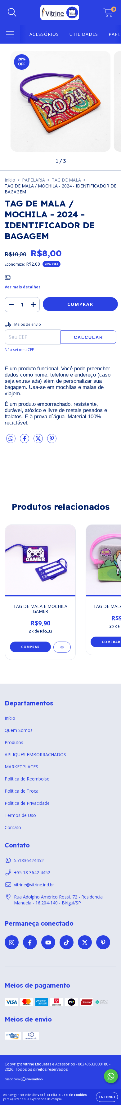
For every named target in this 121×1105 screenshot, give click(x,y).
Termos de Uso (20, 815)
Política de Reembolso (27, 779)
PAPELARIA (33, 180)
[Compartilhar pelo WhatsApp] (11, 439)
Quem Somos (19, 730)
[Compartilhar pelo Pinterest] (51, 441)
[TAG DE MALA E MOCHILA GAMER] (62, 647)
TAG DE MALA (66, 180)
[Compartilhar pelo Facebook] (25, 441)
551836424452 (29, 860)
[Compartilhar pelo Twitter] (39, 441)
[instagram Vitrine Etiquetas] (12, 942)
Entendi (107, 1097)
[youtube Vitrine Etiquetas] (48, 942)
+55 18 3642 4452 (32, 872)
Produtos (14, 742)
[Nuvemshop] (24, 1080)
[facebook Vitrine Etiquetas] (30, 942)
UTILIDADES (83, 34)
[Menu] (10, 34)
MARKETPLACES (21, 767)
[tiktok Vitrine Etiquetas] (67, 942)
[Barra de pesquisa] (12, 12)
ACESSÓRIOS (44, 34)
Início (10, 180)
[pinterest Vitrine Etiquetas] (103, 942)
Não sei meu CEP (19, 349)
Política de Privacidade (27, 803)
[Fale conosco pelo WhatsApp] (111, 1076)
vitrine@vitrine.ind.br (34, 885)
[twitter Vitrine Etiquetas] (85, 942)
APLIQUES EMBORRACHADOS (35, 754)
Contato (13, 827)
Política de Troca (21, 791)
